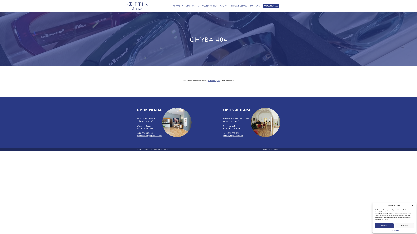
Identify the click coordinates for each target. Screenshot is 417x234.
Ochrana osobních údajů (159, 149)
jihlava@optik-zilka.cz (233, 135)
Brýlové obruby (239, 6)
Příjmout (384, 226)
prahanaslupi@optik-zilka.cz (149, 135)
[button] (413, 205)
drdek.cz (277, 149)
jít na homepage (214, 81)
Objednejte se (271, 6)
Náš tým (224, 6)
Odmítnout (404, 226)
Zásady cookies (394, 230)
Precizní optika (209, 6)
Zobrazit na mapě (145, 121)
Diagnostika (192, 6)
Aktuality (178, 6)
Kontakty (255, 6)
